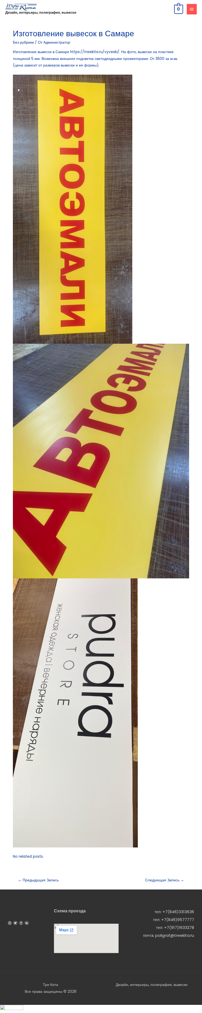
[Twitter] (15, 923)
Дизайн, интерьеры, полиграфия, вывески (40, 12)
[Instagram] (10, 923)
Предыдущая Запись (38, 880)
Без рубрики (23, 42)
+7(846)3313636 (178, 911)
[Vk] (26, 923)
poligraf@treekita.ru (174, 935)
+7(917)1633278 (179, 927)
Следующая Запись (164, 880)
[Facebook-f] (21, 923)
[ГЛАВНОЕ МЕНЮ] (192, 9)
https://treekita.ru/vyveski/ (94, 51)
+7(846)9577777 (177, 919)
